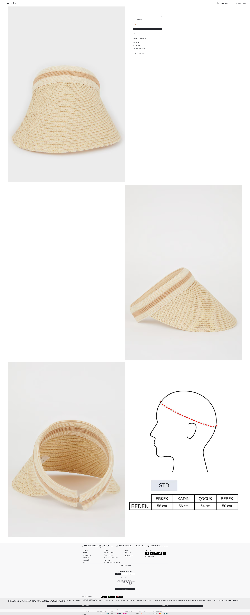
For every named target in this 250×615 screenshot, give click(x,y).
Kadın (118, 573)
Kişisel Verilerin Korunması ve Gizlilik (112, 562)
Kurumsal (85, 552)
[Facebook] (152, 553)
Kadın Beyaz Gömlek (157, 611)
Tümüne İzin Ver (164, 605)
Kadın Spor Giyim (142, 611)
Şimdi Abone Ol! (125, 589)
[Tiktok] (164, 553)
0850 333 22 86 (128, 556)
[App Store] (104, 596)
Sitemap (85, 562)
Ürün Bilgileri (136, 45)
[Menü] (3, 3)
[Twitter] (156, 553)
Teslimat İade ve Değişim (139, 53)
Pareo (112, 611)
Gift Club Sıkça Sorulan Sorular (111, 557)
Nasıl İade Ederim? (109, 555)
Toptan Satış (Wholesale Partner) (90, 559)
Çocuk (131, 573)
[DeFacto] (10, 3)
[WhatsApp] (147, 553)
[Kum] (135, 24)
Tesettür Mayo (86, 611)
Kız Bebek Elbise (128, 611)
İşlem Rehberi (107, 559)
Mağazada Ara (136, 42)
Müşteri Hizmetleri (129, 555)
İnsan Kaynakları (87, 555)
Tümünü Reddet (86, 605)
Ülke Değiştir (150, 556)
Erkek (125, 573)
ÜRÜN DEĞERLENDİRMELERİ (139, 48)
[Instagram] (160, 553)
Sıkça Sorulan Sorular (109, 552)
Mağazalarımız (128, 552)
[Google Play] (111, 596)
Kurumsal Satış (86, 557)
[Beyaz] (133, 24)
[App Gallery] (119, 596)
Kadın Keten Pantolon (102, 611)
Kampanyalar (107, 560)
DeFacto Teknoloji (87, 560)
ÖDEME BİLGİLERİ (136, 50)
